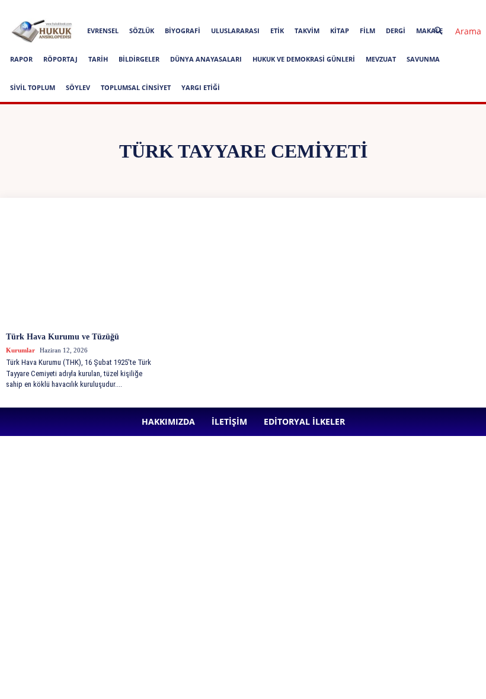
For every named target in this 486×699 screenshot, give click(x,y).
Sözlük (141, 30)
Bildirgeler (139, 58)
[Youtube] (363, 8)
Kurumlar (20, 350)
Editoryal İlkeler (214, 8)
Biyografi (182, 30)
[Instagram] (285, 8)
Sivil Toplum (32, 87)
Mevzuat (381, 58)
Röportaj (60, 58)
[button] (452, 31)
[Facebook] (265, 8)
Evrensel (103, 30)
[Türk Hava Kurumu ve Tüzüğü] (83, 269)
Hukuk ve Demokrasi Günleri (303, 58)
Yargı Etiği (200, 87)
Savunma (423, 58)
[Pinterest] (324, 8)
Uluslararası (235, 30)
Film (367, 30)
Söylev (78, 87)
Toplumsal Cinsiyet (136, 87)
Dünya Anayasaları (206, 58)
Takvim (307, 30)
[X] (344, 8)
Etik (277, 30)
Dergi (395, 30)
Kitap (339, 30)
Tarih (98, 58)
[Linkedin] (305, 8)
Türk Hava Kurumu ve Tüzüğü (62, 336)
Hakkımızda (128, 8)
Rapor (21, 58)
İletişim (168, 8)
